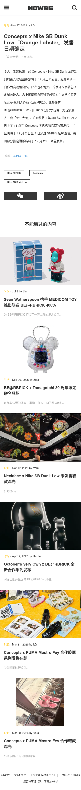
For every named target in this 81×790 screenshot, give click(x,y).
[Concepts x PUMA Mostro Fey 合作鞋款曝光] (40, 702)
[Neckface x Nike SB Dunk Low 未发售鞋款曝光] (40, 437)
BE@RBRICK (14, 173)
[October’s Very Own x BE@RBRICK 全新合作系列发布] (40, 526)
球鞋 (6, 25)
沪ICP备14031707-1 (43, 775)
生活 (7, 380)
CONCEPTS (20, 155)
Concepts (38, 173)
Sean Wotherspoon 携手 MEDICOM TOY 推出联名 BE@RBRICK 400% (40, 302)
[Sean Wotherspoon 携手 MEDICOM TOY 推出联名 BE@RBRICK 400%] (40, 261)
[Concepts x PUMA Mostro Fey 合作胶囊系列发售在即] (40, 614)
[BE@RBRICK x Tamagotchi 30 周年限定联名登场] (40, 349)
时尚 (7, 291)
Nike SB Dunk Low (17, 182)
